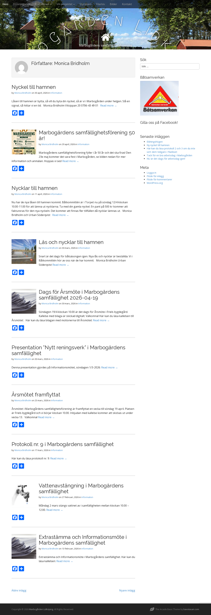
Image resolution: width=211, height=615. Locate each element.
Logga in (151, 172)
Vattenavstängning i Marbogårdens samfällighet (81, 488)
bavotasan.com (191, 609)
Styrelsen (85, 4)
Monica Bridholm (23, 92)
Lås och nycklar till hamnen (71, 242)
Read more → (108, 105)
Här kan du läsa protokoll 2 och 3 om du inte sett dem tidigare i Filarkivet (171, 150)
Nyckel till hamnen (34, 87)
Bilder (113, 4)
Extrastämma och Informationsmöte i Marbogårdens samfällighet (83, 540)
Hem (5, 4)
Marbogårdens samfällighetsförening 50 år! (87, 135)
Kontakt (127, 4)
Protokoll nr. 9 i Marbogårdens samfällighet (63, 444)
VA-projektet (65, 4)
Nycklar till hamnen (35, 188)
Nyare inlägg (127, 590)
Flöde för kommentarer (159, 179)
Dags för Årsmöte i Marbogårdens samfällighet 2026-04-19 (79, 295)
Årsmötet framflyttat (36, 394)
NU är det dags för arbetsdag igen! (166, 158)
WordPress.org (155, 182)
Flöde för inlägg (155, 176)
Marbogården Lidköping (41, 609)
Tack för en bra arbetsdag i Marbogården (169, 155)
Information (56, 92)
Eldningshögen (155, 141)
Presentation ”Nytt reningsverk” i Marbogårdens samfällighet (68, 350)
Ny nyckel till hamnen (158, 145)
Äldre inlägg (19, 590)
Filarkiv (100, 4)
